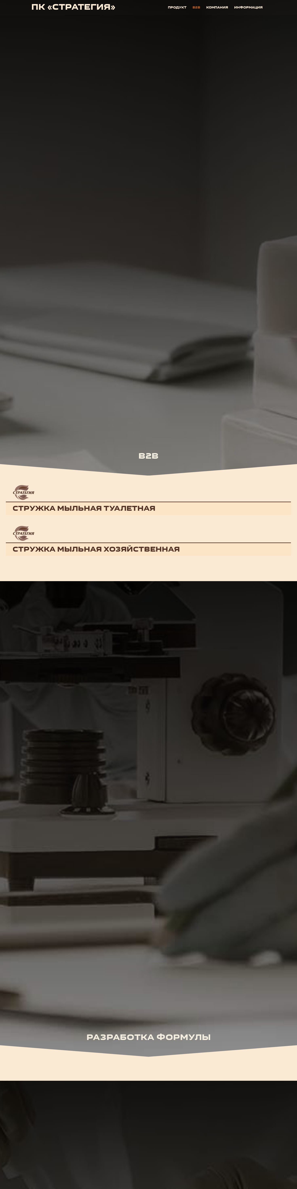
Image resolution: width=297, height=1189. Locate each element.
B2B (196, 7)
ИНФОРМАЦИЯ (248, 7)
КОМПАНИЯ (217, 7)
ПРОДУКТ (177, 7)
